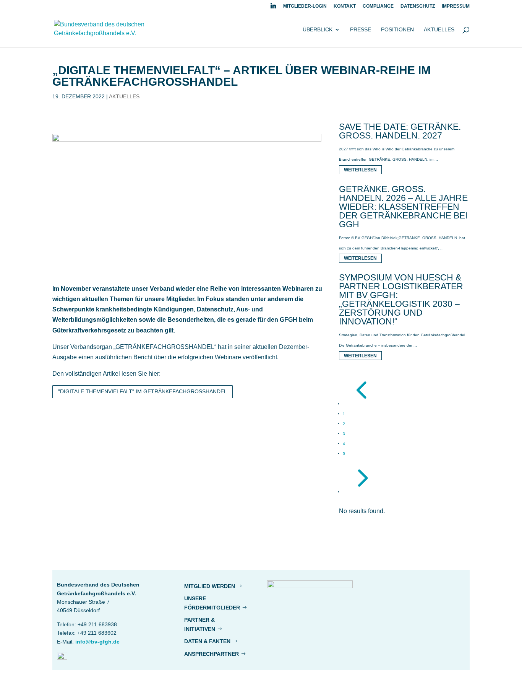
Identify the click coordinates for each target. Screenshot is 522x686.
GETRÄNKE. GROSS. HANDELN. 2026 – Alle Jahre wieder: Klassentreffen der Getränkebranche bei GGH (403, 206)
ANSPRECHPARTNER (211, 654)
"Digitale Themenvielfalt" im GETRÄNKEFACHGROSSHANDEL (142, 391)
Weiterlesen (360, 169)
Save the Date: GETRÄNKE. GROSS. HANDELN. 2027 (400, 131)
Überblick (317, 30)
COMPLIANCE (378, 6)
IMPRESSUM (456, 6)
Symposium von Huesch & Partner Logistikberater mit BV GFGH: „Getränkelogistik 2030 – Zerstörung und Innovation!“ (401, 299)
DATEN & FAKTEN (207, 641)
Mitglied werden (209, 586)
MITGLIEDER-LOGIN (305, 6)
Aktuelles (439, 30)
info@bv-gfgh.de (97, 642)
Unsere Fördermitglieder (212, 603)
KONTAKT (345, 6)
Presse (360, 30)
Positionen (397, 30)
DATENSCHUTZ (417, 6)
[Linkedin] (273, 8)
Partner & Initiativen (199, 624)
